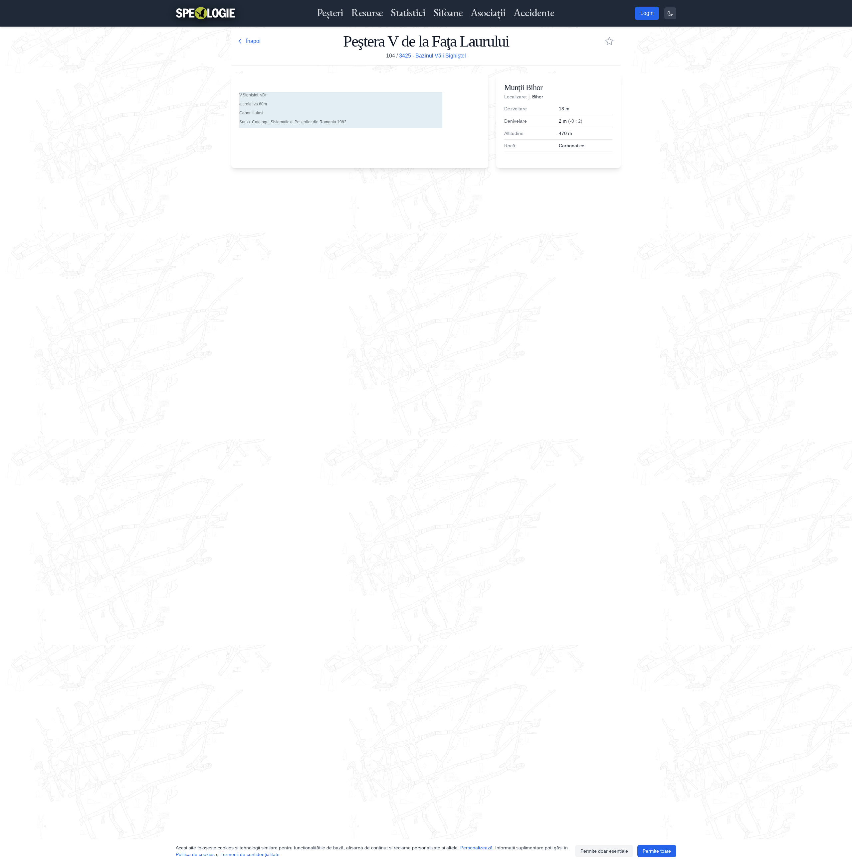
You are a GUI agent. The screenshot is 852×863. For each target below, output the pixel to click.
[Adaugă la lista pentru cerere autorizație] (609, 41)
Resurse (367, 13)
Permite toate (657, 851)
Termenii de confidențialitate (250, 854)
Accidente (534, 13)
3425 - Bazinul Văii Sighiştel (432, 56)
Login (647, 13)
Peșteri (330, 13)
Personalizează (476, 847)
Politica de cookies (195, 854)
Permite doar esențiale (604, 851)
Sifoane (448, 13)
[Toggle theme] (670, 13)
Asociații (488, 13)
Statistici (408, 13)
